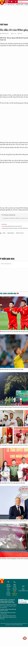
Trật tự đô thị (11, 4)
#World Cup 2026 (20, 233)
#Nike (4, 233)
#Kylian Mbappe (10, 233)
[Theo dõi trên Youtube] (11, 1)
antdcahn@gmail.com (23, 590)
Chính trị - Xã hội (19, 4)
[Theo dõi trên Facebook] (10, 1)
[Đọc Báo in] (16, 1)
